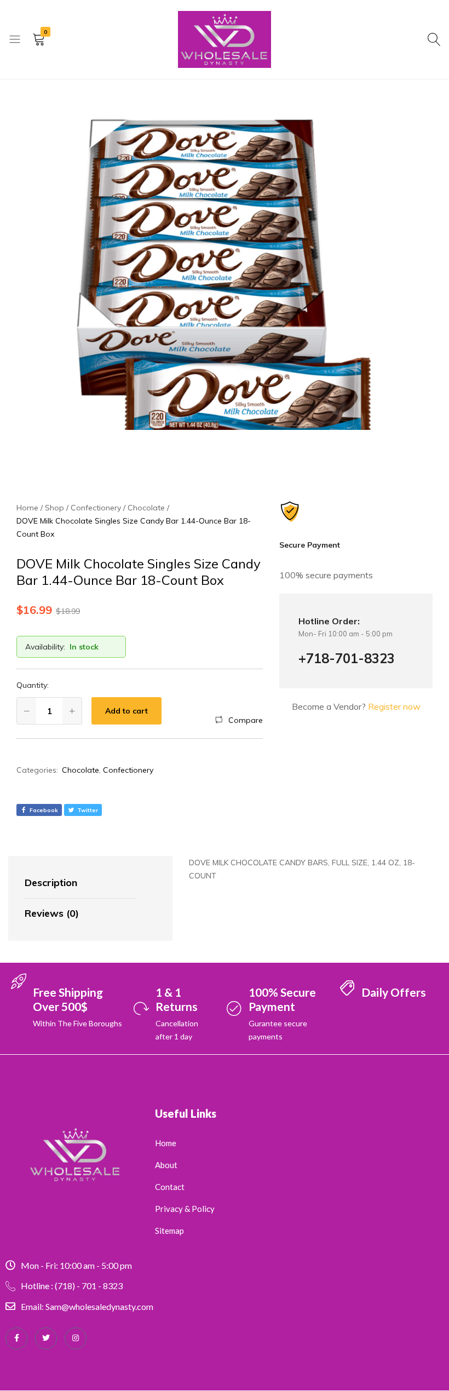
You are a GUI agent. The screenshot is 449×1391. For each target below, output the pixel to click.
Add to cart (126, 711)
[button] (239, 720)
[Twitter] (46, 1338)
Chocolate (80, 770)
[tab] (81, 883)
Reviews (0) (52, 913)
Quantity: (32, 685)
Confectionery (128, 770)
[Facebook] (16, 1338)
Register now (394, 706)
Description (51, 882)
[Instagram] (76, 1338)
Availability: (45, 647)
